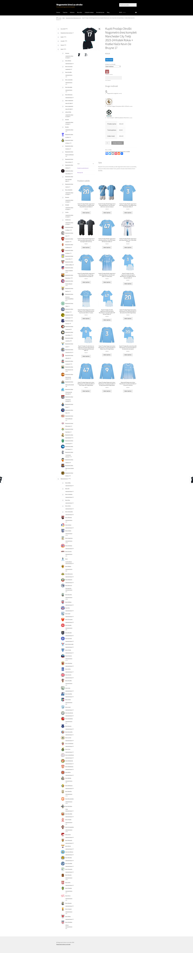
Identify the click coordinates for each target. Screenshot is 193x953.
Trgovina (65, 12)
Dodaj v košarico (117, 143)
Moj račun (79, 12)
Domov (58, 12)
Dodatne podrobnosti (83, 168)
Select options (86, 212)
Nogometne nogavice (114, 93)
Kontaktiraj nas (100, 12)
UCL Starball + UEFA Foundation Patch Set (119, 117)
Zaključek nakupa (89, 12)
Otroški (128, 151)
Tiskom (109, 74)
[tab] (86, 164)
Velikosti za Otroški (110, 64)
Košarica (72, 12)
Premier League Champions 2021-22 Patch (119, 106)
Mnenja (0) (80, 172)
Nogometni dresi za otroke (69, 4)
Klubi (63, 18)
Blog (108, 12)
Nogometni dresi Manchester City (73, 18)
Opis (78, 163)
